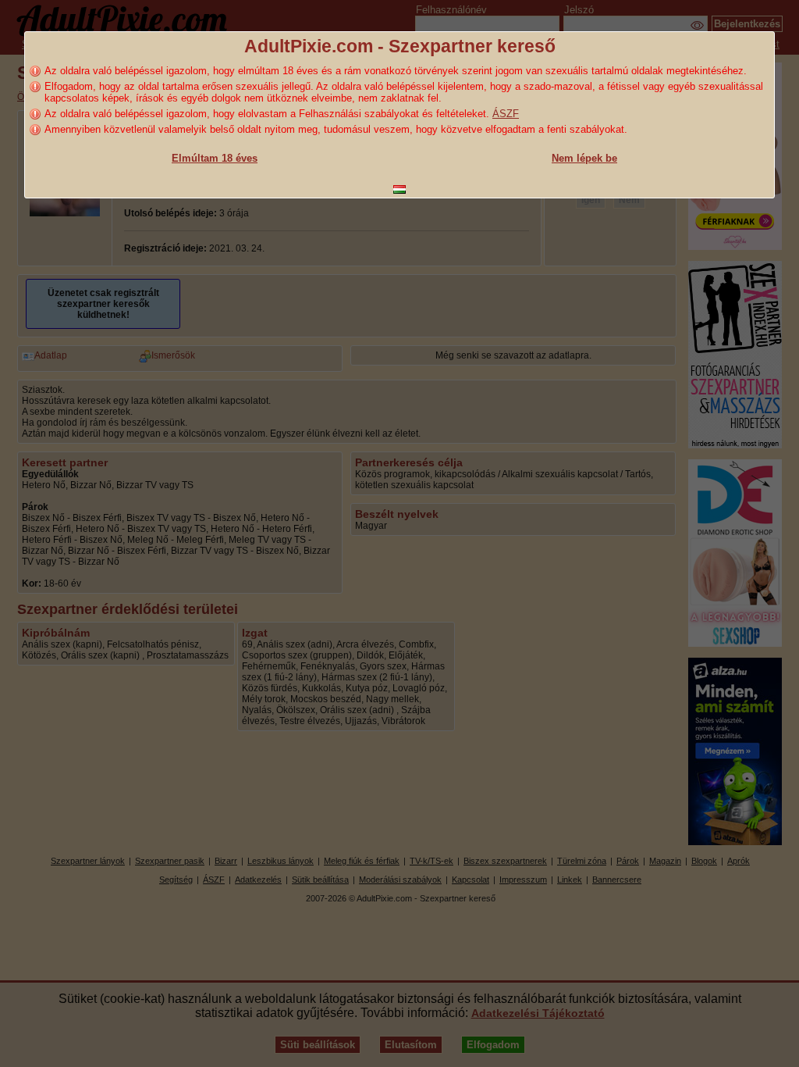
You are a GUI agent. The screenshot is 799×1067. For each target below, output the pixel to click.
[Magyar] (399, 189)
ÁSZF (505, 114)
